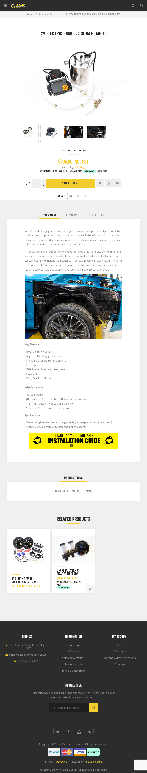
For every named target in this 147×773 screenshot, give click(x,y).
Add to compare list (109, 183)
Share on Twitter (70, 196)
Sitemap (120, 664)
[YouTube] (79, 732)
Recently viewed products (120, 657)
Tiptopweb (60, 761)
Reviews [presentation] (72, 215)
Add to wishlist (100, 183)
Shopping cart (134, 4)
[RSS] (89, 732)
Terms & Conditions (73, 670)
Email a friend (117, 183)
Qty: (28, 183)
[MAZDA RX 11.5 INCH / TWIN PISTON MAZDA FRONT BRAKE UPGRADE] (28, 550)
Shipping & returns (73, 657)
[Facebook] (68, 732)
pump (86, 491)
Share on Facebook (78, 196)
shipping (80, 167)
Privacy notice (73, 664)
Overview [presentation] (49, 215)
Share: (61, 196)
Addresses (120, 651)
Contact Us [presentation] (96, 215)
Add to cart (70, 183)
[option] (28, 132)
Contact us (73, 645)
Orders (120, 645)
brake (57, 491)
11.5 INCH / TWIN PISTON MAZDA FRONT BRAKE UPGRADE (25, 582)
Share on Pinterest (85, 196)
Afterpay (73, 651)
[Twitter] (57, 732)
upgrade (72, 491)
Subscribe (93, 707)
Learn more (102, 171)
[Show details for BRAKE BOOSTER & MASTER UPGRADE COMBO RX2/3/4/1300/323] (73, 550)
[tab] (49, 215)
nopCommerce (93, 761)
